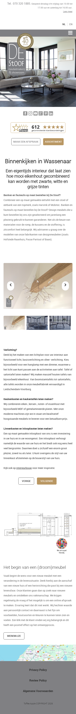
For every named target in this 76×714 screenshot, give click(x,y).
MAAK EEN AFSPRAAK (25, 141)
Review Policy (38, 680)
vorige (26, 481)
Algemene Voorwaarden (38, 691)
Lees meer (67, 11)
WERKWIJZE (14, 636)
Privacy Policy (38, 670)
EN (70, 24)
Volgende (46, 481)
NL (64, 24)
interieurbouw (24, 468)
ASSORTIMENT (53, 141)
